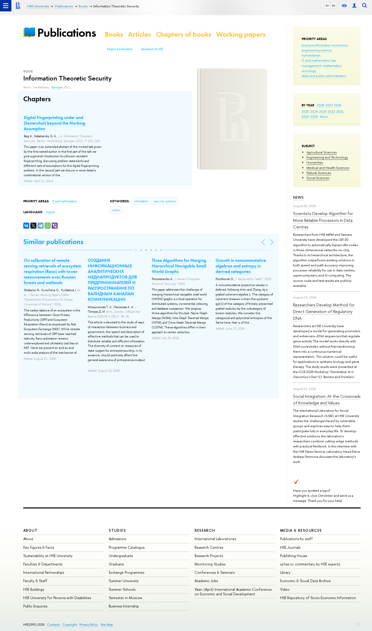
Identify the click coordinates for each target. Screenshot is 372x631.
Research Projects (209, 555)
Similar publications (53, 241)
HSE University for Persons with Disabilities (57, 597)
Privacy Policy (88, 624)
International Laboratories (215, 538)
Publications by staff (296, 538)
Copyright (69, 624)
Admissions (117, 538)
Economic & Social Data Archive (305, 580)
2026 (337, 105)
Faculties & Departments (43, 564)
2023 (322, 111)
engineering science (317, 50)
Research (205, 530)
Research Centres (209, 547)
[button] (135, 250)
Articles (139, 34)
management (311, 65)
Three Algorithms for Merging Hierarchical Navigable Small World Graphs (179, 266)
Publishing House (293, 555)
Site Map (106, 624)
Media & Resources (301, 530)
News (298, 197)
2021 (340, 111)
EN (333, 5)
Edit (358, 623)
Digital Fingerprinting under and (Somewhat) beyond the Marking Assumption (54, 123)
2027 (329, 105)
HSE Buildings (33, 589)
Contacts (53, 624)
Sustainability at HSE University (48, 555)
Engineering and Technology (327, 157)
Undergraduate (121, 555)
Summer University (124, 580)
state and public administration (324, 75)
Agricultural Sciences (321, 152)
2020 (305, 116)
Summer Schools (122, 589)
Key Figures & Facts (38, 547)
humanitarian (311, 55)
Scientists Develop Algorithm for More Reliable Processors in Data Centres (323, 220)
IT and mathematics (316, 60)
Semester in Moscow (125, 597)
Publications (66, 32)
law (333, 60)
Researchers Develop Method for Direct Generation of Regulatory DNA (324, 311)
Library (285, 572)
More (324, 116)
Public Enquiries (35, 606)
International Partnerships (43, 572)
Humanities (314, 162)
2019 (314, 116)
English (50, 212)
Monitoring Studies (210, 564)
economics (340, 45)
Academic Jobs (206, 580)
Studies (117, 530)
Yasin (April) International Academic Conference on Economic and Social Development (233, 591)
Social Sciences (317, 177)
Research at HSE (152, 49)
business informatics (316, 45)
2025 (305, 111)
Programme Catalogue (127, 547)
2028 (320, 105)
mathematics (332, 65)
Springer (56, 87)
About (30, 530)
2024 (314, 111)
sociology (309, 70)
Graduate (116, 564)
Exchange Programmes (126, 572)
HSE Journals (290, 547)
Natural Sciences (318, 172)
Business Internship (124, 606)
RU (327, 5)
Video (285, 589)
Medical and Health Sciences (327, 167)
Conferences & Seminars (215, 572)
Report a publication (120, 49)
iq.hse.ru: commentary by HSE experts (310, 564)
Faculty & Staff (35, 580)
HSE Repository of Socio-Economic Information (318, 597)
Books (114, 34)
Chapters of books (183, 34)
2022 (331, 111)
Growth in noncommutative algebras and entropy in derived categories (241, 266)
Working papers (240, 34)
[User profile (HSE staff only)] (354, 5)
